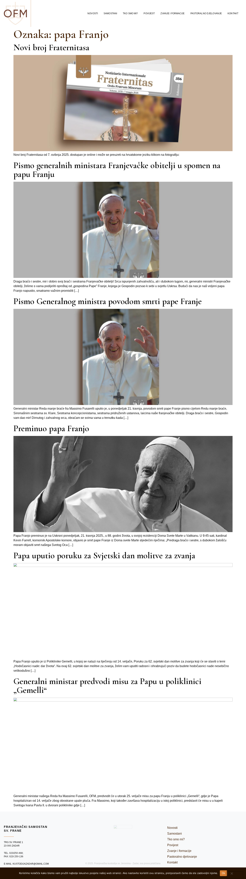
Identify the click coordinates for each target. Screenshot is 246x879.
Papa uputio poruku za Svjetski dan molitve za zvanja (104, 555)
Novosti (92, 13)
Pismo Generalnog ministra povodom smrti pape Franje (107, 301)
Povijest (149, 13)
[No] (234, 875)
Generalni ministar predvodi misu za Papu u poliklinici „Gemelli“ (107, 685)
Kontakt (233, 13)
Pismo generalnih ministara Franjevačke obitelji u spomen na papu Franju (116, 169)
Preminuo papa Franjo (51, 428)
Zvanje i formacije (172, 13)
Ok (223, 873)
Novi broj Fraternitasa (51, 47)
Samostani (110, 13)
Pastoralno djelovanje (206, 13)
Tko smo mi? (130, 13)
